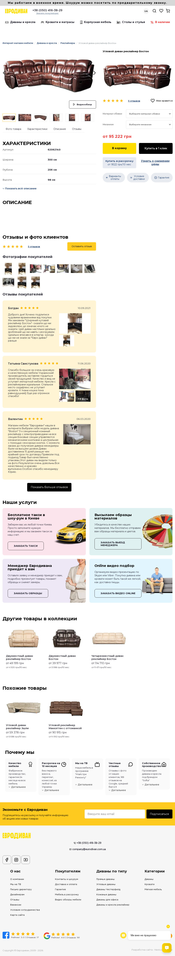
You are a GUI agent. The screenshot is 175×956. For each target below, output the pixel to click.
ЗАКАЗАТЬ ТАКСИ (26, 545)
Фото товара (13, 129)
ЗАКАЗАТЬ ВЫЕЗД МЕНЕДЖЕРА (113, 544)
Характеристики (37, 129)
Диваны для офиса (107, 900)
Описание (59, 129)
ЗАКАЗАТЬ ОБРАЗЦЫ (28, 593)
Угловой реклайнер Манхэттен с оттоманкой (65, 727)
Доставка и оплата (66, 884)
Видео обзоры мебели (68, 900)
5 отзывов (34, 246)
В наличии (162, 22)
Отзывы (76, 129)
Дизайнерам (17, 895)
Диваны (149, 879)
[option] (49, 73)
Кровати (149, 884)
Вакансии (15, 905)
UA (146, 11)
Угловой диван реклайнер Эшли (17, 727)
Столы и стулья (133, 22)
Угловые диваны (106, 884)
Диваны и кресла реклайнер (112, 905)
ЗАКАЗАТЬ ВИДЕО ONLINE (118, 593)
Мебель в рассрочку (67, 895)
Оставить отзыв (82, 246)
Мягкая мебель (153, 889)
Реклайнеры (67, 43)
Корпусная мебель (97, 22)
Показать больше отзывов (49, 487)
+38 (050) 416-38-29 (47, 10)
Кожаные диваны (106, 895)
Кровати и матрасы (60, 22)
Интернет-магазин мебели (18, 43)
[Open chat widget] (167, 948)
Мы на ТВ (15, 884)
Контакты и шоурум (66, 879)
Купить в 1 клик (155, 148)
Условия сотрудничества (25, 910)
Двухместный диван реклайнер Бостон (19, 657)
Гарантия (60, 889)
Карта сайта (17, 915)
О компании (17, 879)
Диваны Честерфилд (108, 889)
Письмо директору (21, 889)
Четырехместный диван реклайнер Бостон (107, 657)
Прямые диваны (105, 879)
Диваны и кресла (22, 22)
